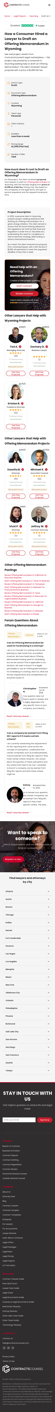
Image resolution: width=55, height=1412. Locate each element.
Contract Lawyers (10, 1205)
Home (7, 16)
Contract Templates (12, 1215)
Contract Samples (11, 1210)
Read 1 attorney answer (19, 716)
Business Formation (11, 1150)
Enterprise (7, 1219)
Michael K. (37, 469)
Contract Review (10, 1169)
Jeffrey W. (37, 526)
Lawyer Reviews (9, 1233)
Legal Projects (20, 16)
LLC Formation (9, 1265)
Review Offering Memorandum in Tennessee (25, 584)
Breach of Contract (11, 1146)
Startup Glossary (10, 1311)
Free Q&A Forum (10, 1283)
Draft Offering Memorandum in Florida (22, 614)
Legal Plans (7, 1251)
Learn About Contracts (13, 1238)
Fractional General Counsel (15, 1173)
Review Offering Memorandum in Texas (22, 593)
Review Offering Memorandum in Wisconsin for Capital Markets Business (26, 597)
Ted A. (14, 346)
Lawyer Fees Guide (11, 1288)
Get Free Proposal (16, 373)
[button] (27, 891)
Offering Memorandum (24, 95)
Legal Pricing (8, 1256)
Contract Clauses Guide (13, 1279)
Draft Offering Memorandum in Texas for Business (27, 581)
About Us (6, 1192)
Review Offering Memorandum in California (24, 602)
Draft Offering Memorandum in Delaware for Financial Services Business (25, 588)
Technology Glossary (12, 1325)
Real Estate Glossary (11, 1306)
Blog (4, 1201)
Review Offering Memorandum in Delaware (24, 611)
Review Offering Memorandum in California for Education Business (25, 576)
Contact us (8, 1338)
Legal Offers (8, 1242)
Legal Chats (8, 1292)
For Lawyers (8, 1224)
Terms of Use (8, 1361)
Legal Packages (9, 1247)
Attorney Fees (9, 1196)
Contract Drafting (11, 1160)
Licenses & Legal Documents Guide (18, 1302)
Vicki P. (14, 526)
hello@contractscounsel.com (16, 1343)
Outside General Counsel (14, 1178)
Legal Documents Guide (13, 1297)
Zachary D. (37, 346)
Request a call (13, 859)
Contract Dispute (10, 1155)
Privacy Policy (9, 1356)
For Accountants (10, 1228)
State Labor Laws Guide (13, 1315)
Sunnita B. (13, 469)
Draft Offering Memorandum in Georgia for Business (24, 606)
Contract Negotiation (12, 1164)
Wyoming (33, 16)
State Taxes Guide (11, 1320)
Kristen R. (14, 403)
